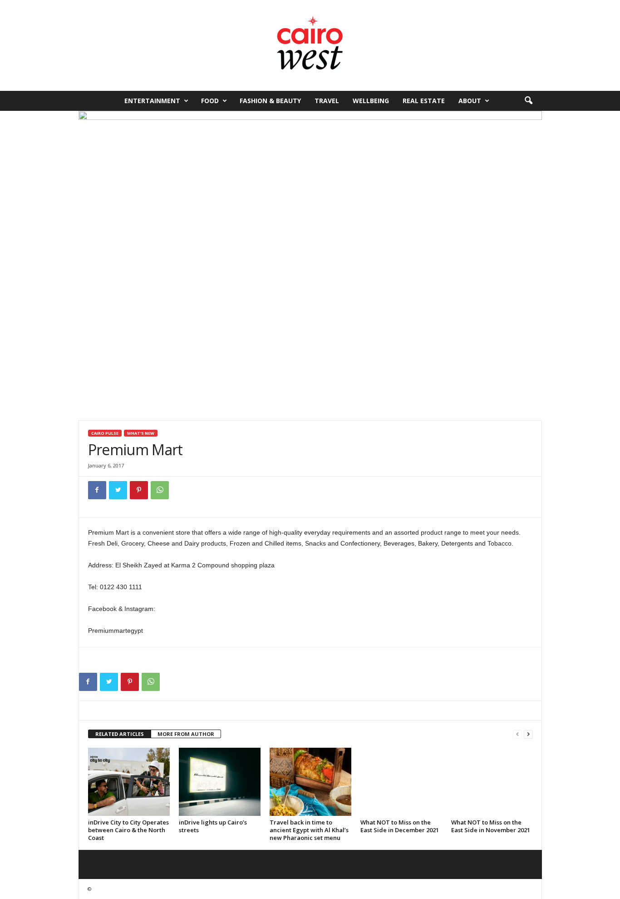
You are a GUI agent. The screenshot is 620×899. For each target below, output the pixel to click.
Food (210, 100)
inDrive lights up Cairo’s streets (213, 826)
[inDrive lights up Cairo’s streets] (220, 782)
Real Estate (424, 100)
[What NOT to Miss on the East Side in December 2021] (401, 782)
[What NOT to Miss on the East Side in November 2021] (492, 782)
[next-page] (528, 734)
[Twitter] (118, 490)
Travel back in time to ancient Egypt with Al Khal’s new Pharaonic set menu (309, 830)
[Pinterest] (139, 490)
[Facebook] (97, 490)
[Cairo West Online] (310, 45)
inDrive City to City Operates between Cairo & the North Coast (128, 830)
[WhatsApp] (160, 490)
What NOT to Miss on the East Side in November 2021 (490, 826)
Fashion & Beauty (270, 100)
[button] (528, 101)
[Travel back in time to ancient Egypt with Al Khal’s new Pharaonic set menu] (310, 782)
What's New (140, 433)
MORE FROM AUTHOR (185, 733)
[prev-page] (517, 734)
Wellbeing (371, 100)
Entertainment (152, 100)
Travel (327, 100)
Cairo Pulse (104, 433)
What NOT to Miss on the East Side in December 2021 (399, 826)
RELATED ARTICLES (119, 733)
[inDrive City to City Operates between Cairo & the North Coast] (129, 782)
